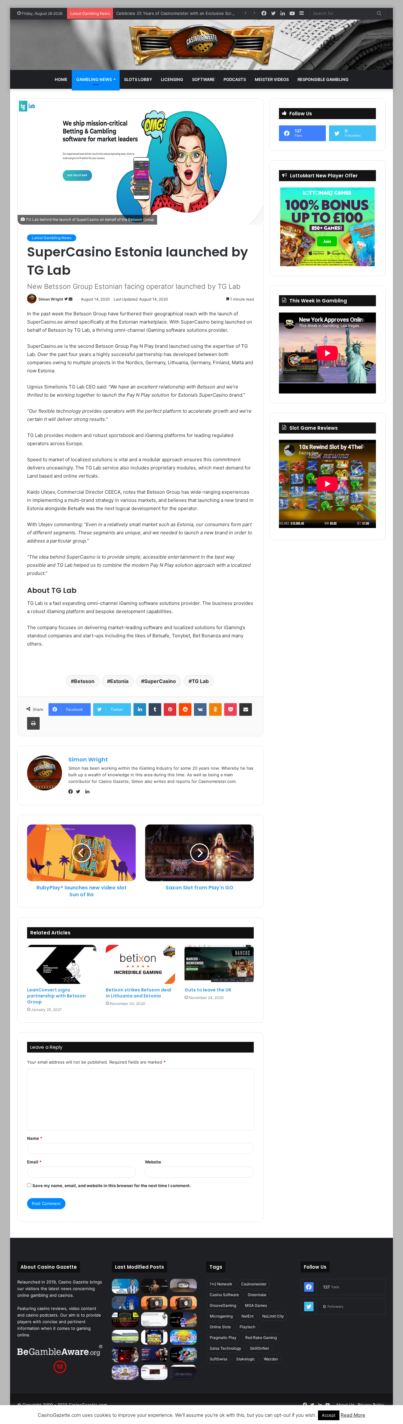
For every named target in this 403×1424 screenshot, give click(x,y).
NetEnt (247, 1316)
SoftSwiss (218, 1359)
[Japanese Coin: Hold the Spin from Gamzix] (183, 1337)
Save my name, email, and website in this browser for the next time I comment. (111, 1185)
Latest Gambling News (51, 237)
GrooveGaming (223, 1305)
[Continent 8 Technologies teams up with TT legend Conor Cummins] (183, 1372)
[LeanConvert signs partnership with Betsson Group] (61, 964)
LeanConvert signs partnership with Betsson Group (56, 996)
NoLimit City (273, 1316)
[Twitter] (79, 791)
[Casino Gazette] (201, 45)
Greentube (257, 1294)
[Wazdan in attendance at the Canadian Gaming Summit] (154, 1354)
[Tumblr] (155, 709)
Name (34, 1138)
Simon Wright (50, 299)
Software (203, 79)
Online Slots (220, 1326)
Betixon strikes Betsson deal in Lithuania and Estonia (138, 993)
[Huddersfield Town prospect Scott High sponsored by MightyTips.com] (125, 1286)
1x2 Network (221, 1284)
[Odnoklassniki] (215, 709)
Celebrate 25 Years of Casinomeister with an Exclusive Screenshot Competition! (195, 13)
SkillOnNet (259, 1348)
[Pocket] (230, 709)
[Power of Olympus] (125, 1372)
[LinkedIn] (139, 709)
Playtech (247, 1326)
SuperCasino (160, 681)
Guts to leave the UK (207, 990)
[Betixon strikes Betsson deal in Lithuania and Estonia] (140, 964)
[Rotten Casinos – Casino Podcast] (183, 1285)
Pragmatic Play (223, 1337)
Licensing (172, 79)
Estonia (119, 681)
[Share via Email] (245, 709)
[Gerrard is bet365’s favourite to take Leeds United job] (125, 1336)
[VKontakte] (200, 709)
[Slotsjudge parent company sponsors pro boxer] (154, 1286)
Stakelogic (245, 1359)
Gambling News (94, 79)
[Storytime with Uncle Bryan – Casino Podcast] (125, 1302)
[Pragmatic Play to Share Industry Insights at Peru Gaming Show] (183, 1354)
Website (153, 1161)
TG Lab (200, 681)
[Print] (33, 723)
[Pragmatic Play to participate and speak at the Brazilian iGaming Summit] (183, 1319)
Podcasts (235, 79)
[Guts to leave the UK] (219, 964)
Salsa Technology (225, 1348)
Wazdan (271, 1359)
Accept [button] (329, 1415)
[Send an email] (70, 299)
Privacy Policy (371, 1404)
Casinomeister (253, 1284)
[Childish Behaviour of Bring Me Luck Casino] (183, 1302)
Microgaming (221, 1316)
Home (61, 79)
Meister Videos (272, 79)
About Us (345, 1404)
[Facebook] (72, 791)
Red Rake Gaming (261, 1337)
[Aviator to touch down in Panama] (154, 1372)
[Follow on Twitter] (66, 299)
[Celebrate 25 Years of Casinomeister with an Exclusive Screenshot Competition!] (125, 1319)
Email (34, 1161)
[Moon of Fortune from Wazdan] (154, 1337)
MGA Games (256, 1305)
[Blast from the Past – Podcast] (154, 1302)
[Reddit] (185, 709)
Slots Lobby (138, 79)
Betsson (84, 681)
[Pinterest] (170, 709)
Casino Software (224, 1294)
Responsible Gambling (323, 79)
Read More (353, 1415)
